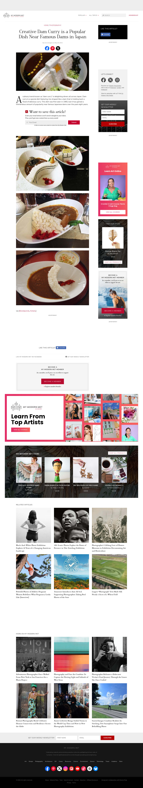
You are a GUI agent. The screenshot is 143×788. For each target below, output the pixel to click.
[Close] (103, 371)
